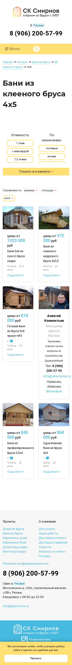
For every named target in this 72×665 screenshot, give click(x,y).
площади (48, 190)
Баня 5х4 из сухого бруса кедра (16, 255)
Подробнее (15, 275)
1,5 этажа (20, 159)
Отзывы (45, 556)
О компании (47, 521)
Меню (14, 49)
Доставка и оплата (52, 538)
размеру (29, 190)
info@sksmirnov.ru (57, 376)
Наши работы (48, 533)
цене (7, 198)
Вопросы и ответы (52, 551)
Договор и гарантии (53, 542)
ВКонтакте (54, 391)
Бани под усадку (14, 551)
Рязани (39, 25)
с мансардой (20, 151)
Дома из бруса (13, 529)
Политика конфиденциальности (25, 563)
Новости (45, 547)
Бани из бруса (13, 533)
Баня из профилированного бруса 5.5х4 (20, 447)
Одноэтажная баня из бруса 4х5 (52, 447)
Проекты (9, 521)
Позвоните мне (39, 639)
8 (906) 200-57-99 (36, 33)
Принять (36, 658)
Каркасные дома (15, 538)
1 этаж (20, 143)
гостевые (52, 148)
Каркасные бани (14, 542)
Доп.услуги (47, 529)
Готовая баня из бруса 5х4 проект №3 (16, 331)
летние (51, 156)
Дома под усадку (15, 547)
